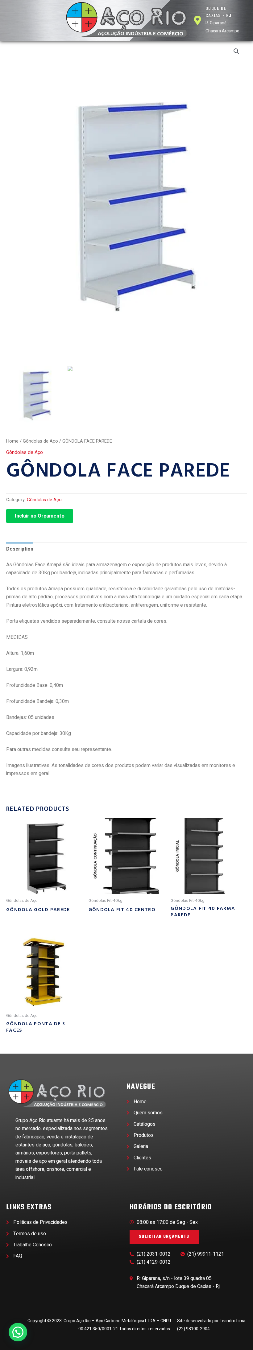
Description (19, 549)
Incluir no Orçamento (39, 516)
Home (12, 441)
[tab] (19, 549)
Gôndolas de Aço (40, 441)
